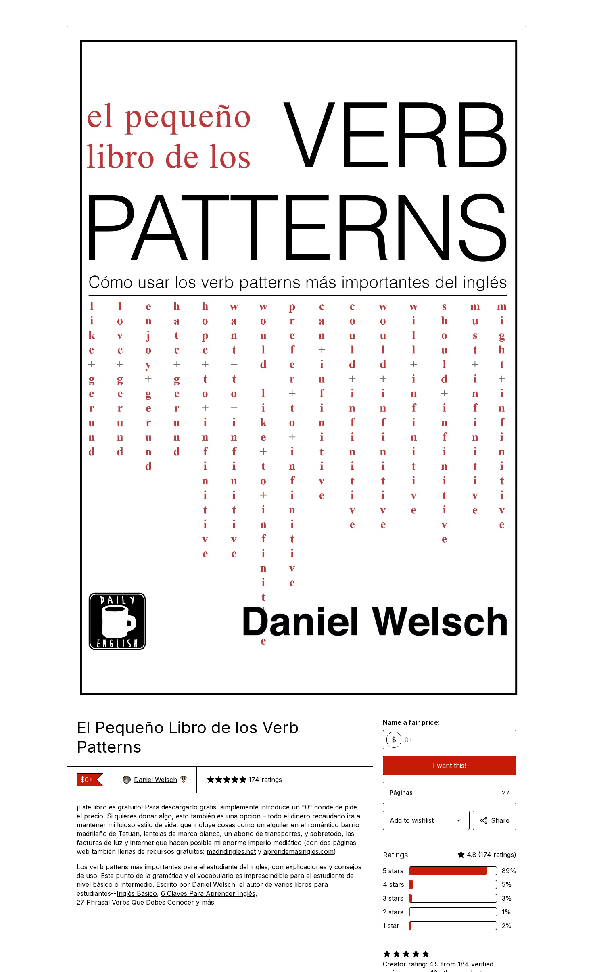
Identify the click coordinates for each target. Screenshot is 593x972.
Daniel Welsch (160, 780)
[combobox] (426, 820)
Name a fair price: (411, 722)
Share (500, 820)
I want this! (449, 765)
